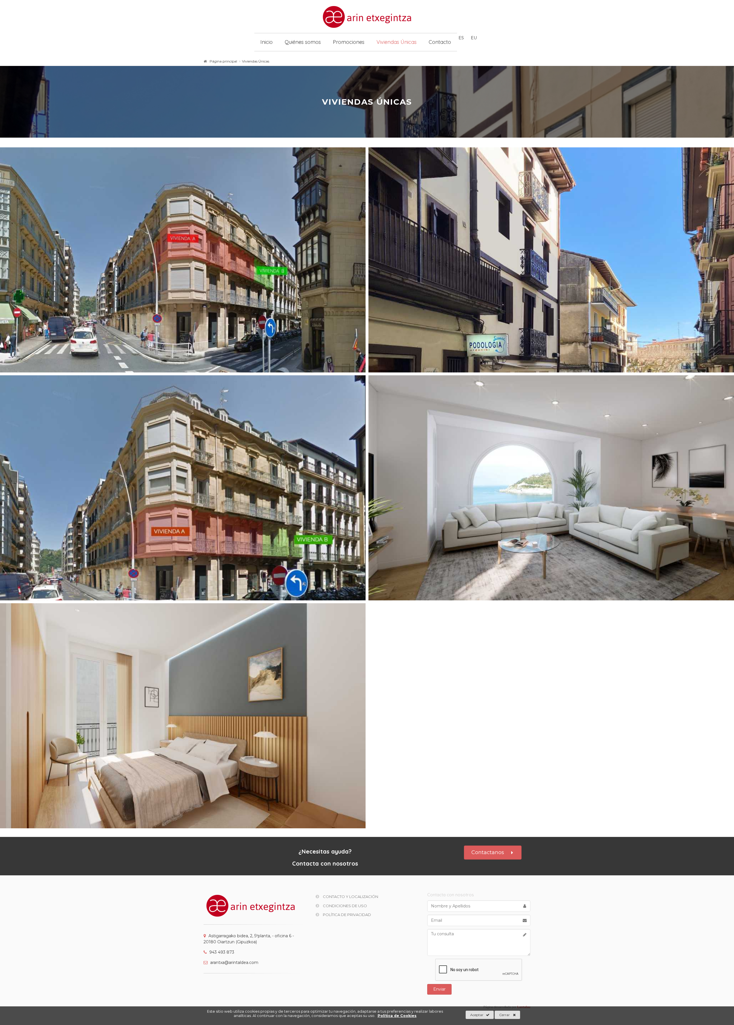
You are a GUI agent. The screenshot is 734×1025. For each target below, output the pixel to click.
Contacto (440, 42)
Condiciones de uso (344, 905)
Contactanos (487, 852)
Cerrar (504, 1015)
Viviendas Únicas (396, 42)
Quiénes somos (303, 42)
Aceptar (476, 1015)
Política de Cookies (397, 1016)
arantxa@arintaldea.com (233, 962)
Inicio (266, 42)
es (461, 37)
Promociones (348, 42)
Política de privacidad (346, 914)
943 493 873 (221, 952)
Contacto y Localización (350, 896)
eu (474, 37)
